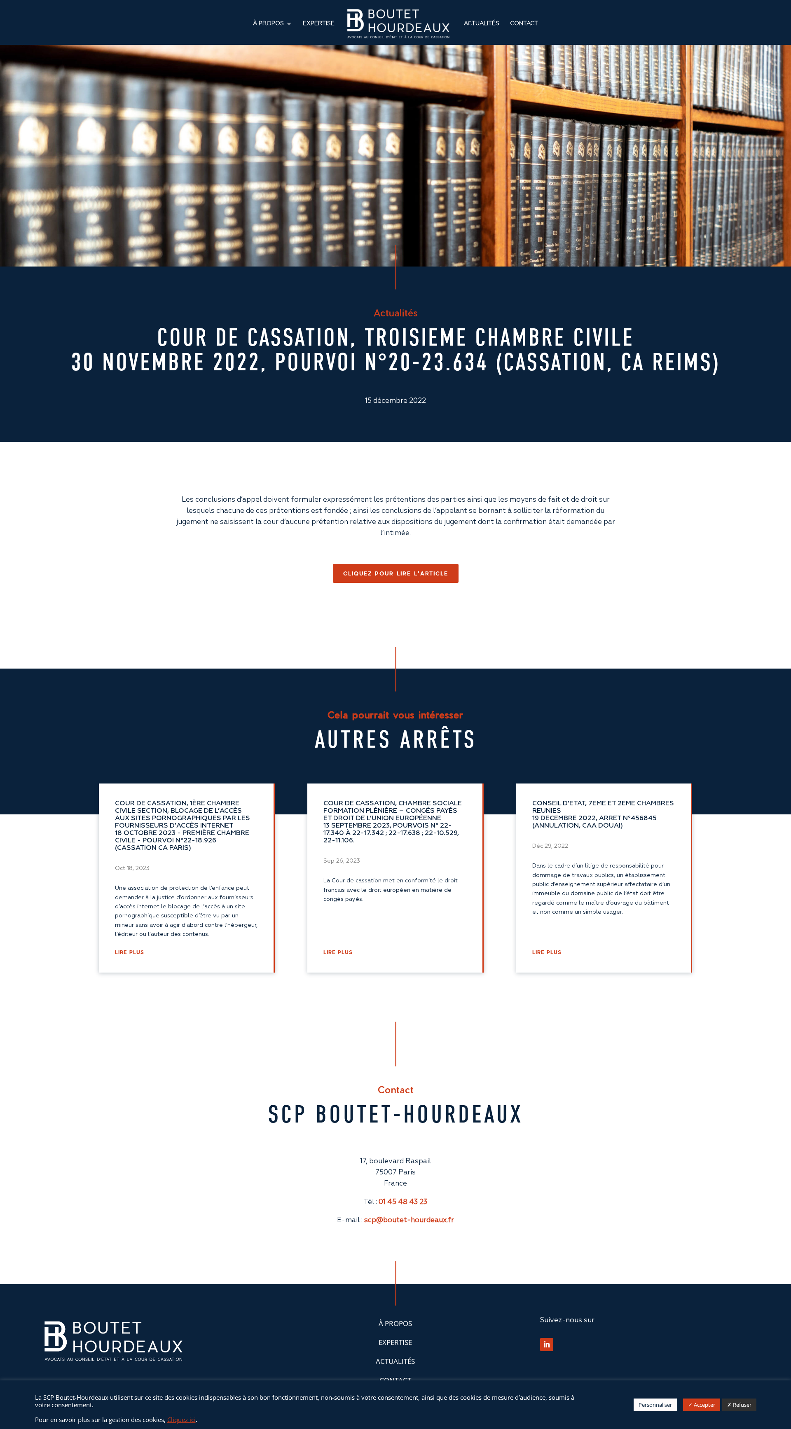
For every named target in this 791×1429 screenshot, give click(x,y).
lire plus (129, 952)
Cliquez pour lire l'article (395, 573)
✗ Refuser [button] (739, 1404)
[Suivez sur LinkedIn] (546, 1344)
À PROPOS (395, 1323)
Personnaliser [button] (655, 1404)
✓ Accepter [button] (701, 1404)
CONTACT (524, 23)
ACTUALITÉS (481, 23)
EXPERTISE (319, 23)
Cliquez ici (181, 1419)
